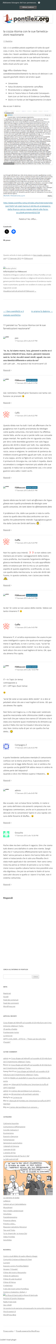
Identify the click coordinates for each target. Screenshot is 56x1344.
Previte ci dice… (9, 1223)
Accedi (5, 996)
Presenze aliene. (9, 1220)
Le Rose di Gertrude (29, 1295)
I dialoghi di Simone (11, 1146)
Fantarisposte (8, 1139)
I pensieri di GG (9, 1149)
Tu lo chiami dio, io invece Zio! (15, 1233)
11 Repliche (7, 41)
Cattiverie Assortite (11, 1123)
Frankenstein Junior (11, 1032)
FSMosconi (28, 258)
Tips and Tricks (9, 1230)
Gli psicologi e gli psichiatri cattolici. (25, 1094)
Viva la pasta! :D (9, 1311)
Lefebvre (6, 1201)
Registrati (7, 993)
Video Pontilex (9, 1236)
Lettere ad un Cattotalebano (14, 1204)
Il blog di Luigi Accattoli (12, 1279)
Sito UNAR (7, 1305)
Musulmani (7, 1207)
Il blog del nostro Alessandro (14, 1272)
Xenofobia (7, 1240)
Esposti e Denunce (10, 1136)
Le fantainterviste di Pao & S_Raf (16, 1156)
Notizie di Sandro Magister (14, 1298)
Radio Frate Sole (9, 1302)
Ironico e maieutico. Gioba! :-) (15, 1292)
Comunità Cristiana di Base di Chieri (17, 1259)
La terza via (7, 1035)
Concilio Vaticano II (11, 1130)
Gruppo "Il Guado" (10, 1269)
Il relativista (8, 1285)
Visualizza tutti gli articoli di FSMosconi (19, 291)
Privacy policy (8, 1331)
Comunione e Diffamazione (14, 1126)
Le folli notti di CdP (10, 1159)
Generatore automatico (12, 1143)
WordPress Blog (9, 1315)
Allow (28, 7)
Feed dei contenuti (10, 1000)
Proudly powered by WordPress (28, 1331)
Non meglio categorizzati (13, 1210)
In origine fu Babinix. (42, 311)
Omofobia (7, 1214)
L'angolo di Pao (9, 1152)
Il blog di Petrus (9, 1282)
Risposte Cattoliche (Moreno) (15, 1227)
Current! (6, 1262)
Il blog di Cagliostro (11, 1275)
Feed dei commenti (11, 1003)
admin (18, 790)
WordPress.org (9, 1006)
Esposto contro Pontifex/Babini (16, 1266)
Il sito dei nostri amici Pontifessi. (16, 1288)
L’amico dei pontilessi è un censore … (26, 1091)
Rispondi (6, 370)
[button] (28, 138)
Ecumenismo (8, 1133)
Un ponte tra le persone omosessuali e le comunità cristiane (27, 1308)
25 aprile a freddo (10, 1029)
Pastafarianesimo (10, 1217)
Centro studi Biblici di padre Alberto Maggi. (20, 1256)
